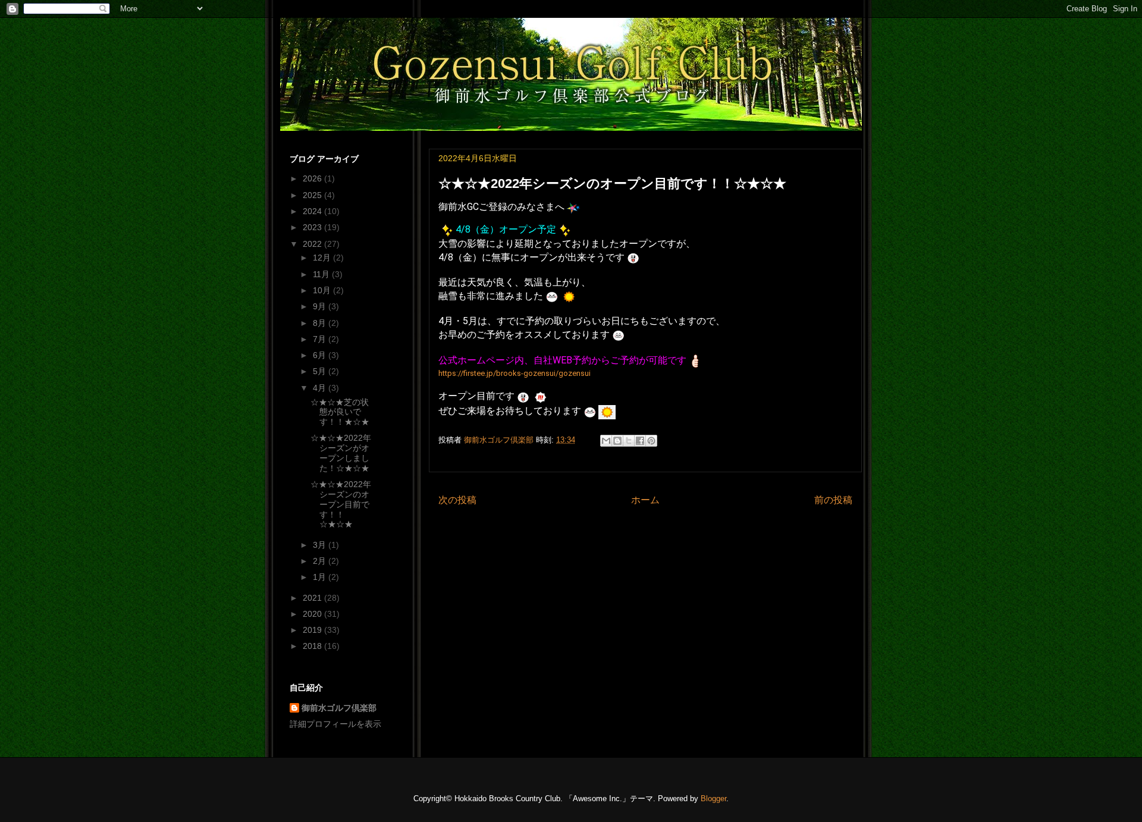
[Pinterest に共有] (651, 441)
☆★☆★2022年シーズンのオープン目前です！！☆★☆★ (340, 504)
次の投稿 (457, 500)
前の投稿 (833, 500)
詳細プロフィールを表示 (335, 724)
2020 (313, 614)
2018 (313, 646)
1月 (320, 577)
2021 (313, 598)
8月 (320, 323)
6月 (320, 355)
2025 (313, 195)
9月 (320, 306)
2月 (320, 561)
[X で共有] (629, 441)
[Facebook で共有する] (640, 441)
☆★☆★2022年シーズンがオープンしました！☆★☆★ (340, 452)
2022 (313, 244)
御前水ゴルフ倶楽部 (339, 708)
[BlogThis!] (617, 441)
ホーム (645, 500)
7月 (320, 339)
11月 (322, 274)
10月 (323, 290)
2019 (313, 630)
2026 (313, 178)
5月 (320, 371)
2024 (313, 211)
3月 (320, 545)
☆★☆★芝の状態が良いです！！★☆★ (339, 412)
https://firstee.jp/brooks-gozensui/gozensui (514, 373)
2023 (313, 227)
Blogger (713, 798)
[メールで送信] (606, 441)
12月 (323, 257)
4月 (320, 388)
